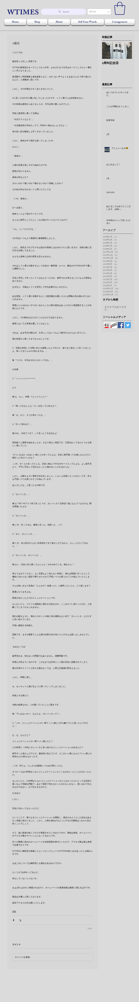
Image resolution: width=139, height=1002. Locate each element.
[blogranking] (114, 325)
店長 (14, 911)
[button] (99, 12)
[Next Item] (127, 50)
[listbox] (99, 12)
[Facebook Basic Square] (121, 325)
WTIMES (23, 13)
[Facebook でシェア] (13, 920)
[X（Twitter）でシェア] (20, 920)
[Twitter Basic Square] (128, 325)
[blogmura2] (107, 325)
